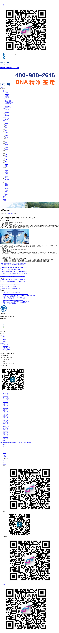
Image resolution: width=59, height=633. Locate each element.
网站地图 (4, 453)
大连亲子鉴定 (5, 435)
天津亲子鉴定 (5, 396)
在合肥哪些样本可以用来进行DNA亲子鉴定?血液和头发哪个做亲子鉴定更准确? (19, 295)
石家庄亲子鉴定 (6, 426)
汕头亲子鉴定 (5, 422)
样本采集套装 (8, 107)
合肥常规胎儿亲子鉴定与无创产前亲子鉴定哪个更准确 (14, 298)
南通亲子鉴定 (5, 433)
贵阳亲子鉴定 (5, 404)
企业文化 (7, 94)
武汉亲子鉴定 (5, 402)
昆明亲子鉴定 (5, 409)
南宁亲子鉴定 (5, 408)
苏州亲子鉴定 (5, 429)
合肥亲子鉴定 (5, 405)
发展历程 (7, 96)
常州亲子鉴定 (5, 432)
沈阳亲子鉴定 (5, 434)
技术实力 (7, 95)
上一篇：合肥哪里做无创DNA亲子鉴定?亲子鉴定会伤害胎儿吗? (13, 263)
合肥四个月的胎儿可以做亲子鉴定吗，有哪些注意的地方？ (15, 302)
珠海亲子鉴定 (5, 421)
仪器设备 (4, 113)
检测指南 (4, 108)
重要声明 (4, 444)
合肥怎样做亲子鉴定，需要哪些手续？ (10, 303)
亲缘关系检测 (8, 103)
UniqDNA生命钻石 (9, 102)
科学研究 (4, 4)
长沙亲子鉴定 (5, 400)
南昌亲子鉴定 (5, 406)
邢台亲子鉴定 (5, 427)
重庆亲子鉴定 (5, 397)
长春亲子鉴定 (5, 399)
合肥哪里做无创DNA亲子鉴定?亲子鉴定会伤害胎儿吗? (14, 297)
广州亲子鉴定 (5, 418)
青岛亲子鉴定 (5, 425)
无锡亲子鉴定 (5, 431)
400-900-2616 (3, 0)
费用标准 (7, 112)
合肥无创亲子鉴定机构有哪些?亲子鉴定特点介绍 (13, 292)
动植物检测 (7, 106)
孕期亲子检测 (8, 101)
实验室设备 (7, 115)
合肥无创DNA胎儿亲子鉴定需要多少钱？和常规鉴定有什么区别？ (16, 301)
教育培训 (4, 2)
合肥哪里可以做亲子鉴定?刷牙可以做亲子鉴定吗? (13, 300)
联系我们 (4, 117)
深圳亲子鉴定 (5, 417)
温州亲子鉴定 (5, 415)
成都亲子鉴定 (5, 403)
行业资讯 (4, 5)
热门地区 (4, 120)
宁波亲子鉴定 (5, 414)
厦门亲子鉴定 (5, 438)
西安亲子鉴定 (5, 411)
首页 (4, 90)
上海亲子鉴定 (5, 394)
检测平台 (7, 97)
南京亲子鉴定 (5, 428)
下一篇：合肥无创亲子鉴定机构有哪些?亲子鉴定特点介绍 (12, 264)
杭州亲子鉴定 (5, 416)
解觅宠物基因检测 (6, 349)
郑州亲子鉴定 (5, 410)
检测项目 (4, 98)
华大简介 (7, 92)
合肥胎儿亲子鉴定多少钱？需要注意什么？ (11, 296)
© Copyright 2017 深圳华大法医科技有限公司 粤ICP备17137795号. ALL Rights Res (16, 442)
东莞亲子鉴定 (5, 420)
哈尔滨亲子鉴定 (6, 398)
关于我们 (4, 91)
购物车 (4, 584)
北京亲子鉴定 (5, 393)
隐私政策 (4, 446)
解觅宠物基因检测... (9, 104)
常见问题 (7, 111)
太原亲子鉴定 (5, 412)
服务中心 (7, 118)
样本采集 (7, 109)
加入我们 (7, 119)
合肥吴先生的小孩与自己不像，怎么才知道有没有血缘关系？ (15, 294)
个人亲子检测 (8, 100)
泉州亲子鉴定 (5, 437)
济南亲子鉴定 (5, 423)
